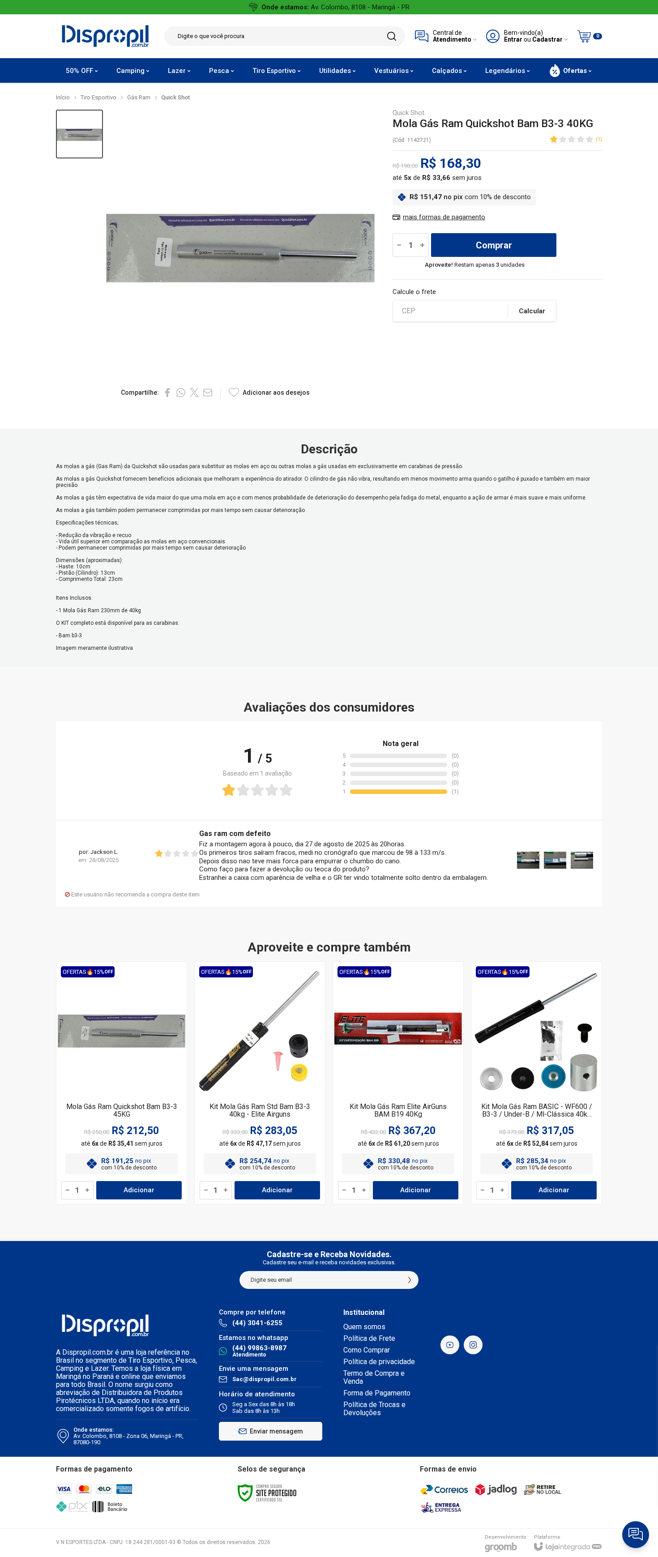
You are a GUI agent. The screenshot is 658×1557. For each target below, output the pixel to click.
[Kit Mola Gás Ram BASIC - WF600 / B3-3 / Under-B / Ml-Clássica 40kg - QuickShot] (536, 1083)
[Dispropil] (105, 36)
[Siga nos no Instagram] (473, 1344)
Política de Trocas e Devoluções (374, 1408)
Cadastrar (547, 39)
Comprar (494, 245)
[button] (79, 134)
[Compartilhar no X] (194, 392)
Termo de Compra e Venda (374, 1377)
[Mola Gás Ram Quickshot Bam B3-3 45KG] (121, 1083)
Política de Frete (369, 1338)
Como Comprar (366, 1350)
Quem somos (364, 1326)
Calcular (532, 311)
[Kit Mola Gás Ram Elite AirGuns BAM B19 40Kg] (398, 1083)
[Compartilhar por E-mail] (207, 392)
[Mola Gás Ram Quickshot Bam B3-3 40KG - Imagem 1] (79, 134)
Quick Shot (175, 97)
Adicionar (139, 1190)
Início (63, 97)
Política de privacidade (379, 1361)
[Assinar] (410, 1280)
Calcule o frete (414, 292)
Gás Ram (138, 97)
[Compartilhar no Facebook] (167, 392)
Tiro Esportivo (98, 97)
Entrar (513, 39)
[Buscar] (391, 36)
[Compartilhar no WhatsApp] (180, 392)
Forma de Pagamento (376, 1393)
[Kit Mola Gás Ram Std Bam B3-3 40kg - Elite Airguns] (260, 1083)
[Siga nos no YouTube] (449, 1344)
